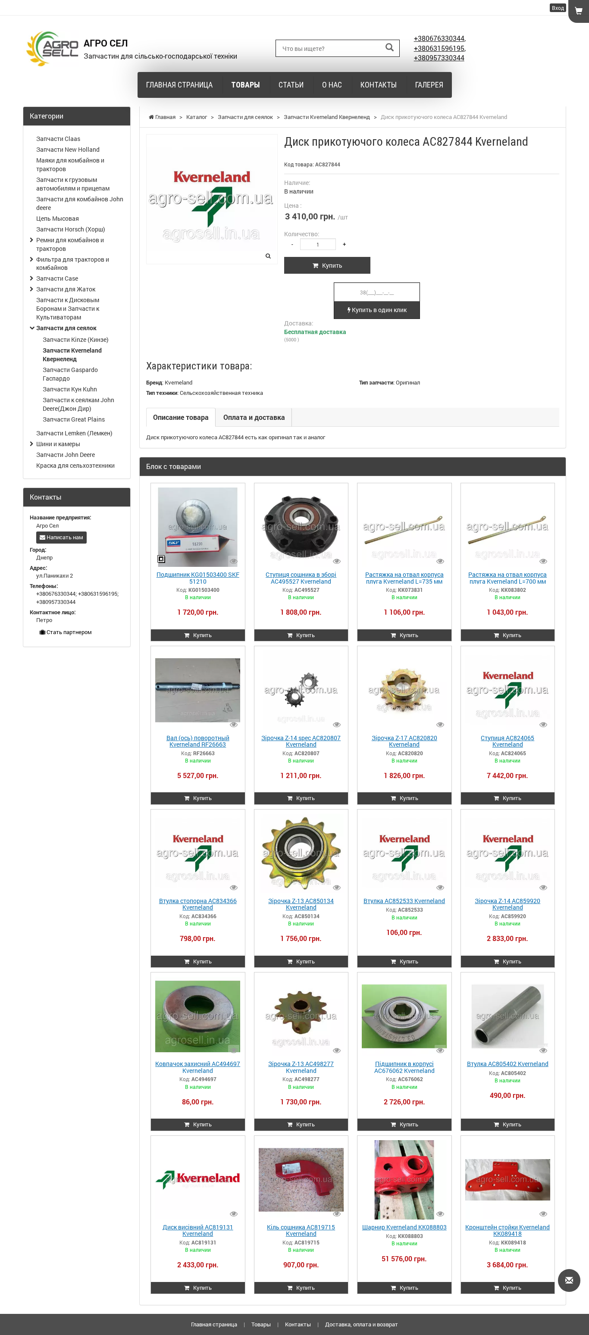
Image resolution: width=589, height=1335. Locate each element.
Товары (245, 84)
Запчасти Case (57, 278)
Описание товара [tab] (181, 417)
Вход (558, 7)
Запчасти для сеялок (66, 328)
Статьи (291, 84)
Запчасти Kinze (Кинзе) (76, 339)
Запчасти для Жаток (65, 289)
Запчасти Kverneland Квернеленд (72, 354)
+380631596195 (439, 48)
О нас (332, 84)
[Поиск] (389, 47)
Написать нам (64, 537)
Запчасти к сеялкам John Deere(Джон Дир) (78, 404)
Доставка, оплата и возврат (361, 1324)
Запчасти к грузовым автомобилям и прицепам (73, 183)
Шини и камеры (58, 444)
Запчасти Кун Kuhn (70, 389)
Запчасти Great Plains (74, 419)
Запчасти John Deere (65, 454)
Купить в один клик (379, 310)
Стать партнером (68, 632)
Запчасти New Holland (68, 149)
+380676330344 (439, 38)
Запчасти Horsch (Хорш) (70, 229)
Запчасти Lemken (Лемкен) (74, 433)
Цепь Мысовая (57, 218)
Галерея (429, 84)
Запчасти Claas (58, 138)
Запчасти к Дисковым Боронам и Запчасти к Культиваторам (67, 308)
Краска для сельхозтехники (75, 465)
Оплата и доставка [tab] (254, 417)
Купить (330, 265)
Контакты (378, 84)
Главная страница (179, 84)
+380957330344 (439, 57)
